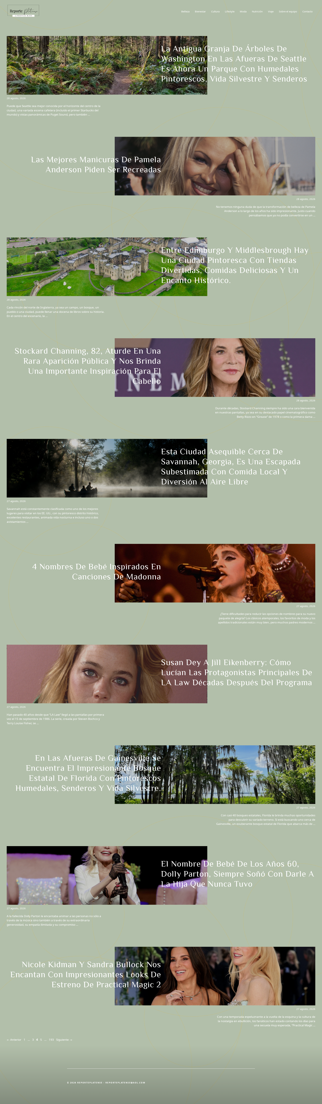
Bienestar (200, 11)
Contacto (307, 11)
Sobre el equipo (288, 11)
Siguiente (64, 1040)
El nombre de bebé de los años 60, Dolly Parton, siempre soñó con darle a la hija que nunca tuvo (237, 873)
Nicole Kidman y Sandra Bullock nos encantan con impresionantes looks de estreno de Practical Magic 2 (85, 974)
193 (52, 1040)
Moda (243, 11)
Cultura (215, 11)
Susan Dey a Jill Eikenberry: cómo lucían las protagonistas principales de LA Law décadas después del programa (236, 672)
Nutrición (257, 11)
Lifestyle (229, 11)
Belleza (185, 11)
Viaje (271, 11)
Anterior (14, 1040)
